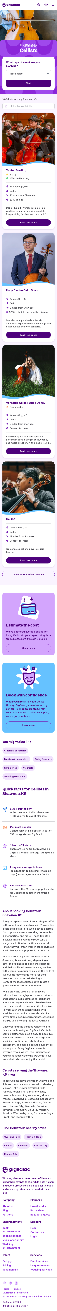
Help (33, 1227)
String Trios (10, 768)
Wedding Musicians (14, 776)
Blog (5, 1210)
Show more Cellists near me (28, 574)
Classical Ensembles (15, 750)
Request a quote (40, 1214)
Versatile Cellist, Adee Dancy (25, 402)
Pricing (6, 1265)
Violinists (28, 768)
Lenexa (8, 1145)
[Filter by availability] (31, 106)
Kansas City (40, 1145)
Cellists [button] (28, 50)
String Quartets (43, 759)
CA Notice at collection (15, 1292)
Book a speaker (11, 1235)
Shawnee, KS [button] (30, 45)
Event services (39, 1261)
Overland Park (12, 1137)
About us (7, 1206)
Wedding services (41, 1269)
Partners (7, 1214)
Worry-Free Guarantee (24, 708)
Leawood (23, 1145)
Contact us (37, 1232)
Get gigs (7, 1261)
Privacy (17, 1289)
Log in (34, 1236)
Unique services (40, 1265)
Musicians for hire (13, 1239)
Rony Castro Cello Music (22, 290)
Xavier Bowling (16, 170)
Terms (5, 1289)
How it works (38, 1206)
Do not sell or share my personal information (26, 1296)
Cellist (10, 519)
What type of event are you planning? (23, 64)
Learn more (28, 725)
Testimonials (10, 1269)
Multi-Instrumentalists (16, 759)
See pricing (28, 648)
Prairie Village (33, 1137)
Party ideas (37, 1210)
